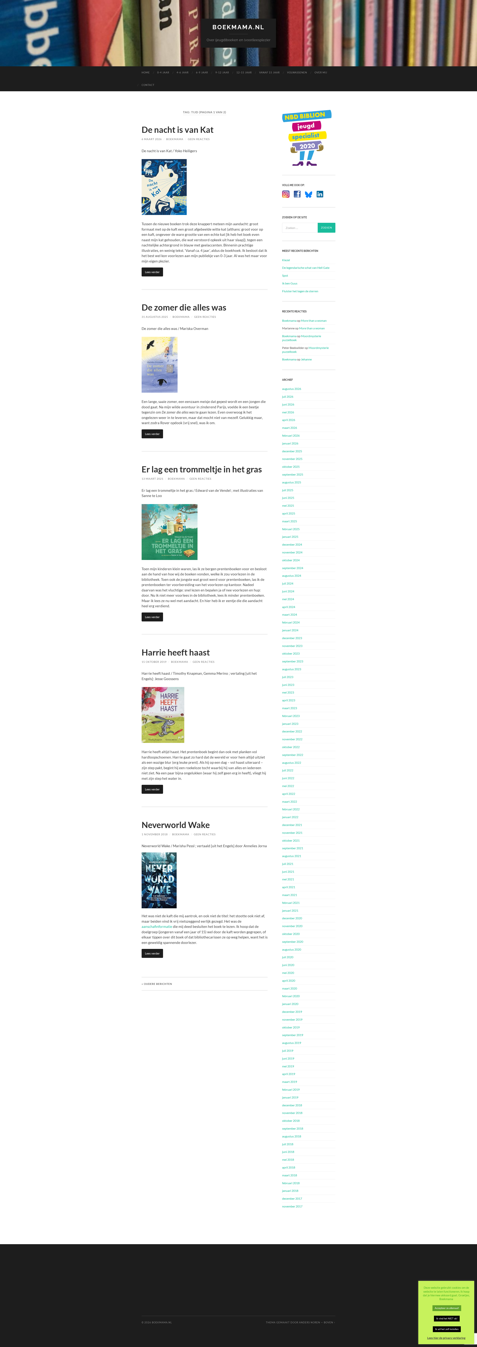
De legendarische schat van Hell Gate (305, 267)
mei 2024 (288, 599)
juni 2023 (288, 684)
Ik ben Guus (289, 283)
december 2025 (292, 451)
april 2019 (288, 1074)
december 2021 (292, 825)
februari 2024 (291, 622)
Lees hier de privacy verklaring (446, 1338)
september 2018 (292, 1128)
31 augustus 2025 (155, 316)
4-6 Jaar (183, 72)
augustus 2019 (291, 1042)
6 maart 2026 (152, 139)
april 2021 (288, 887)
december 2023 (292, 638)
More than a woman (314, 320)
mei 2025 (288, 505)
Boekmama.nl (238, 27)
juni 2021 (288, 871)
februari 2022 (291, 809)
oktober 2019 (291, 1027)
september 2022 (292, 754)
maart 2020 (289, 988)
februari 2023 (291, 716)
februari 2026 (291, 435)
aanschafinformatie (157, 926)
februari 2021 (291, 902)
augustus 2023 (291, 669)
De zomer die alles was (184, 307)
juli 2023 (287, 677)
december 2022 (292, 731)
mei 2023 (288, 692)
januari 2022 (290, 817)
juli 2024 (287, 583)
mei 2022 (288, 786)
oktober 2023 (291, 653)
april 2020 (288, 980)
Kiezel (286, 260)
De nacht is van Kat (178, 130)
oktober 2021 (291, 840)
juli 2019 (287, 1050)
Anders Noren (309, 1322)
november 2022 (292, 739)
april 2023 (288, 700)
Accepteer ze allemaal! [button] (447, 1308)
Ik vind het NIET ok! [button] (446, 1318)
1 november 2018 (155, 834)
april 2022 (288, 793)
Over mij (321, 72)
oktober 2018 (291, 1120)
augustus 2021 (291, 856)
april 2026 (288, 420)
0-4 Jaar (163, 72)
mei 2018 (288, 1159)
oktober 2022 (291, 747)
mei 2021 (288, 879)
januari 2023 (290, 723)
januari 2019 (290, 1097)
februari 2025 (291, 529)
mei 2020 (288, 972)
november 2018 (292, 1113)
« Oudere (157, 983)
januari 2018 (290, 1190)
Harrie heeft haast (176, 652)
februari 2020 (291, 996)
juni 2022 (288, 778)
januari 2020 (290, 1004)
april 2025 (288, 513)
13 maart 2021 (152, 478)
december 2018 (292, 1105)
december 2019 (292, 1011)
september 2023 (292, 661)
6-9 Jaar (202, 72)
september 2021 (292, 848)
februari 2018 (291, 1183)
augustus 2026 (291, 388)
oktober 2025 (291, 466)
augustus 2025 (291, 482)
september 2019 (292, 1035)
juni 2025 (288, 497)
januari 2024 (290, 630)
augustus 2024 (291, 575)
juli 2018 (287, 1144)
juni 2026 (288, 404)
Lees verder (152, 272)
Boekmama (174, 139)
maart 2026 (289, 427)
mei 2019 (288, 1066)
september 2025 (292, 474)
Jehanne (306, 359)
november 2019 (292, 1019)
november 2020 (292, 926)
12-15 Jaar (244, 72)
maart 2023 (289, 708)
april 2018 (288, 1167)
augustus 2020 (291, 949)
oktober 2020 (291, 934)
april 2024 (288, 607)
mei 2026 (288, 412)
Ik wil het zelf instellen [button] (447, 1329)
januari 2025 (290, 536)
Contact (148, 84)
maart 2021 (289, 895)
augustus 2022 (291, 762)
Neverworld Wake (176, 825)
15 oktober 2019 (154, 661)
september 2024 (292, 568)
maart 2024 (289, 614)
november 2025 (292, 458)
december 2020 (292, 918)
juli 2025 (287, 490)
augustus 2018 (291, 1136)
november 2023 (292, 646)
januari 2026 (290, 443)
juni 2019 (288, 1058)
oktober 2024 (291, 560)
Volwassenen (297, 72)
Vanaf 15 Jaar (269, 72)
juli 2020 (287, 957)
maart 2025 (289, 521)
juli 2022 (287, 770)
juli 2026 (287, 396)
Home (146, 72)
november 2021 (292, 832)
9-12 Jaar (222, 72)
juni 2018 (288, 1151)
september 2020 (292, 941)
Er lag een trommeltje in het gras (202, 469)
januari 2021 (290, 910)
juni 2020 (288, 965)
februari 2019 (291, 1089)
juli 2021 (287, 863)
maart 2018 (289, 1175)
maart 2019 (289, 1081)
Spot (285, 275)
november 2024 (292, 552)
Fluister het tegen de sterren (300, 291)
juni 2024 (288, 591)
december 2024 (292, 544)
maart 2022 (289, 801)
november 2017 (292, 1206)
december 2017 (292, 1198)
